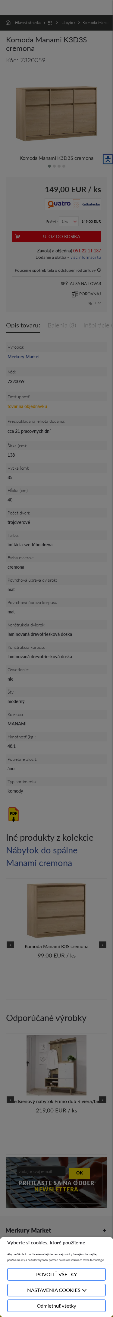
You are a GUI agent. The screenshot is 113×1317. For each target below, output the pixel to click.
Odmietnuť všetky (56, 1305)
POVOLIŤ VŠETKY (56, 1274)
